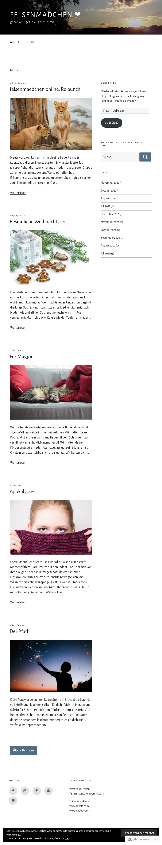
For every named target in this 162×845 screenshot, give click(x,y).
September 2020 (110, 237)
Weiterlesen (18, 193)
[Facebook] (13, 791)
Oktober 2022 (108, 190)
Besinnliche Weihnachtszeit (38, 221)
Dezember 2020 (110, 214)
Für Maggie (22, 356)
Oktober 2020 (109, 230)
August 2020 (108, 245)
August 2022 (108, 198)
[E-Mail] (13, 800)
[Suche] (145, 156)
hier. (67, 838)
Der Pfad (19, 631)
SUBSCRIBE (108, 83)
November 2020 (110, 222)
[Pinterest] (36, 791)
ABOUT (14, 42)
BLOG (30, 42)
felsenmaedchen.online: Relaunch (45, 89)
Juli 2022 (105, 206)
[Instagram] (25, 791)
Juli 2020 (106, 253)
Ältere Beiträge (23, 750)
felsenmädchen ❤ (45, 15)
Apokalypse (22, 491)
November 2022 (110, 182)
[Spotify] (48, 791)
